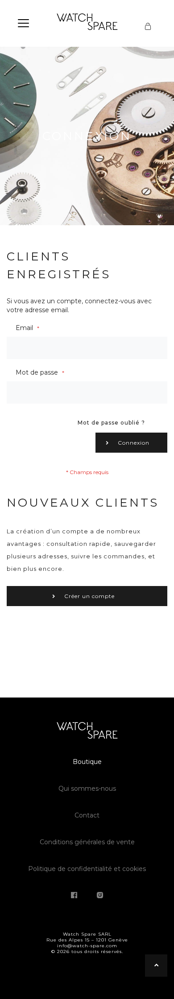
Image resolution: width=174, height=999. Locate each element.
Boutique (87, 762)
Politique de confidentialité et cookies (87, 869)
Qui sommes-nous (87, 788)
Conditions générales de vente (87, 842)
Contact (87, 815)
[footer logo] (87, 732)
